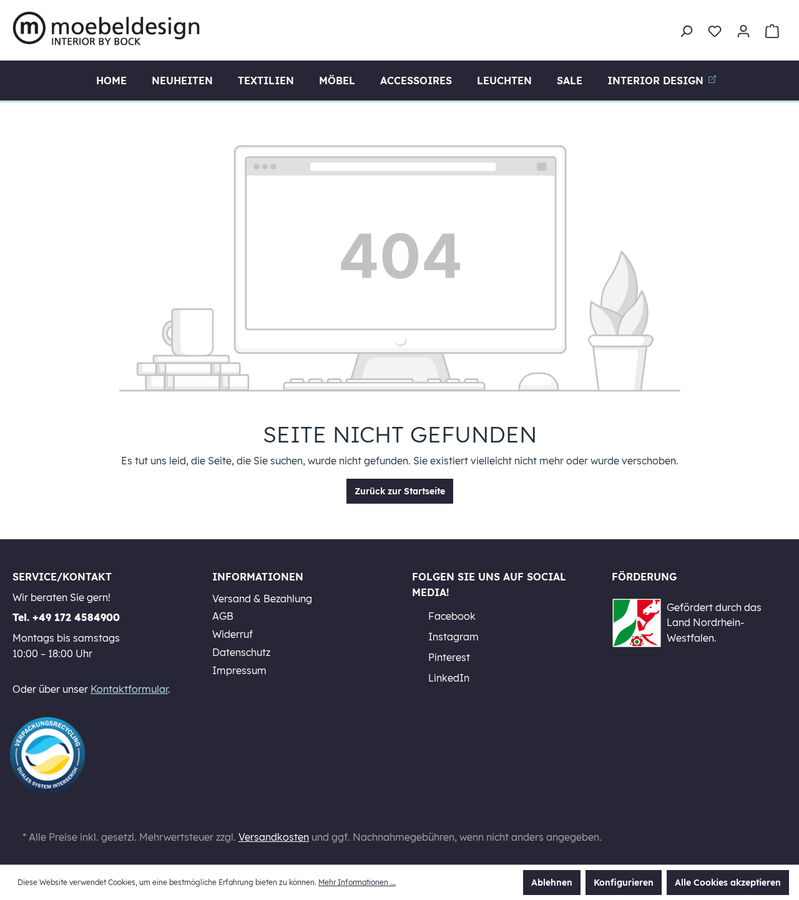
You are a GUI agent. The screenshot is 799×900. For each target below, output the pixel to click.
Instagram (452, 636)
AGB (222, 616)
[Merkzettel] (714, 31)
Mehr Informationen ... (357, 882)
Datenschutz (241, 652)
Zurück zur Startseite (400, 491)
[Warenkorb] (772, 31)
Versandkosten (273, 837)
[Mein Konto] (743, 31)
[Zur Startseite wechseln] (106, 28)
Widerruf (232, 634)
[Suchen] (686, 31)
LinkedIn (447, 678)
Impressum (239, 670)
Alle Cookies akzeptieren (728, 882)
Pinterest (448, 657)
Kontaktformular (129, 689)
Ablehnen (551, 882)
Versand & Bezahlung (262, 598)
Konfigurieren (624, 882)
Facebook (451, 616)
